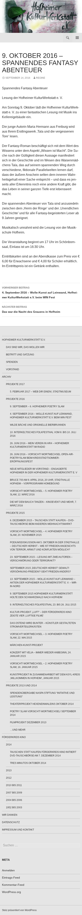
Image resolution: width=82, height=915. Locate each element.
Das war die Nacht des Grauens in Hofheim (31, 309)
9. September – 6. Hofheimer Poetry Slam (37, 406)
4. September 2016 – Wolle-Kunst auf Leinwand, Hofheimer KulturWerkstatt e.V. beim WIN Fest (40, 292)
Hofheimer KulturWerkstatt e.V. (23, 339)
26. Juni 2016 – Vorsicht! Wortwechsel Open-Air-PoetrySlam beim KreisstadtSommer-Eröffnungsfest (42, 458)
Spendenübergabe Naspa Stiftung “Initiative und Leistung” (42, 695)
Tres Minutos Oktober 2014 (28, 763)
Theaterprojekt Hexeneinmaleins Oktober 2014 (42, 704)
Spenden (12, 362)
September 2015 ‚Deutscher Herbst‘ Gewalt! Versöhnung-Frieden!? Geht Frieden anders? (40, 570)
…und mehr (17, 729)
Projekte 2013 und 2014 (21, 685)
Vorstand (12, 369)
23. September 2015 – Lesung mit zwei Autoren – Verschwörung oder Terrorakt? (41, 559)
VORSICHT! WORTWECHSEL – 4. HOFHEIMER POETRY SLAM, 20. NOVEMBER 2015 (41, 533)
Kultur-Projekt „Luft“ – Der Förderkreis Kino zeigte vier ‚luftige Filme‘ (40, 614)
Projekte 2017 (15, 384)
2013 (9, 770)
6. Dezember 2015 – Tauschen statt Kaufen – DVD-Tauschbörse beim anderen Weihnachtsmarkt (42, 522)
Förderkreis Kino (14, 737)
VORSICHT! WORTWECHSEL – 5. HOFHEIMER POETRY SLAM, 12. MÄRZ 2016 (41, 493)
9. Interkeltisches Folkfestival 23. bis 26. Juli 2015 (43, 604)
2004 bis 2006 (14, 800)
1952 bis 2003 (14, 807)
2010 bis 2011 (14, 785)
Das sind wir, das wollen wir (25, 347)
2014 (9, 744)
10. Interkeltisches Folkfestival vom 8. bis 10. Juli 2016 (43, 434)
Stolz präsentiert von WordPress (19, 910)
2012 (9, 777)
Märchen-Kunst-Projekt (26, 645)
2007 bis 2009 (14, 792)
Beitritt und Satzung (20, 354)
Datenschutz (11, 822)
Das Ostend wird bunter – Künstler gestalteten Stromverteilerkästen (43, 625)
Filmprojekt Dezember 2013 (28, 722)
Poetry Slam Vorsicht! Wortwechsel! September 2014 (43, 713)
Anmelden (8, 870)
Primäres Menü (77, 37)
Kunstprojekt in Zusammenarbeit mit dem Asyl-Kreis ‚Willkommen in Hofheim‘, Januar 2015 (45, 676)
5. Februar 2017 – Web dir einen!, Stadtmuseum (40, 391)
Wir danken (9, 814)
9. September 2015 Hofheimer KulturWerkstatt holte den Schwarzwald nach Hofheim (41, 595)
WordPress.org (11, 892)
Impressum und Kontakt (18, 829)
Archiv (6, 376)
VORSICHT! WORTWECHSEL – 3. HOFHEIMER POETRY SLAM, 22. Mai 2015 (41, 636)
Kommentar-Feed (13, 884)
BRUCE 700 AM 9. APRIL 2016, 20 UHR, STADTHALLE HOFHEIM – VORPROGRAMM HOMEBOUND (40, 482)
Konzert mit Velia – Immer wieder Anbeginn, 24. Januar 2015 (40, 654)
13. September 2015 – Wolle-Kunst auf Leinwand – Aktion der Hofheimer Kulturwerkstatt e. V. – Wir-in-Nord (43, 583)
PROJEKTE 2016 (15, 399)
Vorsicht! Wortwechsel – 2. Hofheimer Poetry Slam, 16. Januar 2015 (41, 665)
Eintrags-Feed (11, 877)
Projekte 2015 (15, 513)
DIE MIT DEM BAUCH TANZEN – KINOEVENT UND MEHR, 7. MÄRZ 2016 (43, 504)
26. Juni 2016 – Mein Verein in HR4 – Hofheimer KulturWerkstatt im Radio (39, 445)
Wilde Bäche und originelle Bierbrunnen (38, 424)
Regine (40, 77)
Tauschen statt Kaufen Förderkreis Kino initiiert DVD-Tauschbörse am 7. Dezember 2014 (43, 754)
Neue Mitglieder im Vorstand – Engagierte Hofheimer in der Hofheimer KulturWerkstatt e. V (43, 471)
